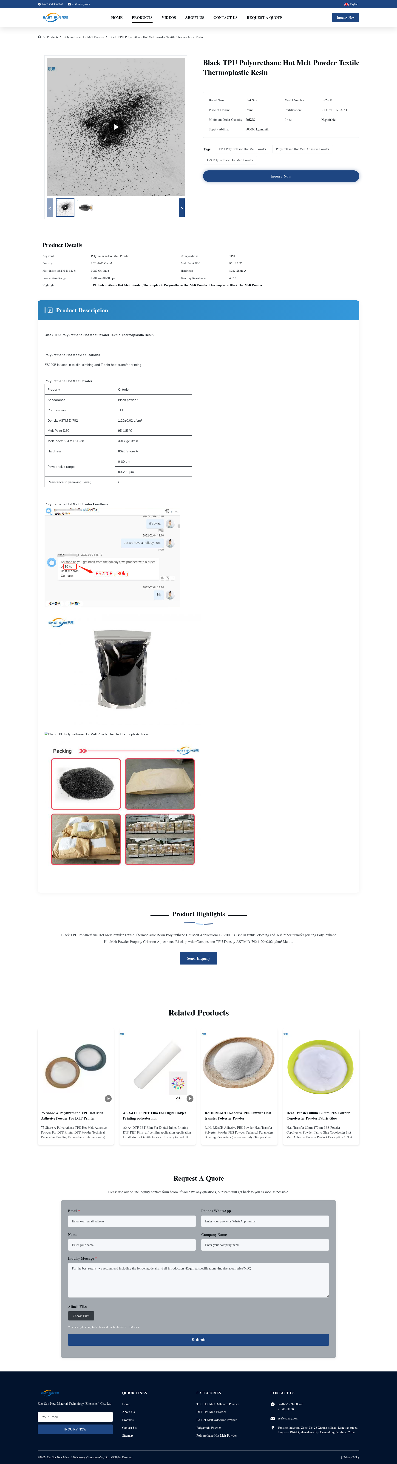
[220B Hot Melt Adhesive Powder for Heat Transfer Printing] (116, 127)
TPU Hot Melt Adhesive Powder (217, 1404)
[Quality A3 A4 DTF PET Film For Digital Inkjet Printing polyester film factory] (157, 1066)
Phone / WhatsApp (216, 1210)
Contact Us (225, 17)
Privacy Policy (351, 1457)
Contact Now (76, 1137)
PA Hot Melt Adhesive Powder (216, 1420)
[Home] (39, 37)
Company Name (214, 1234)
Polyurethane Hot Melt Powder (84, 37)
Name (72, 1234)
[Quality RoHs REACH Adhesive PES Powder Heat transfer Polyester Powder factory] (239, 1066)
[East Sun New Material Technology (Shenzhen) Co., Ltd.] (55, 17)
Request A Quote (265, 17)
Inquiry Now (345, 17)
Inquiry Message (82, 1258)
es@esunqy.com (81, 4)
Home (117, 17)
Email (74, 1210)
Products (142, 17)
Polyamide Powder (208, 1427)
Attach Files (77, 1306)
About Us (194, 17)
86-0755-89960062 (290, 1404)
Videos (169, 17)
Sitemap (127, 1435)
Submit (199, 1339)
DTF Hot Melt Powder (211, 1412)
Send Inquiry (198, 958)
